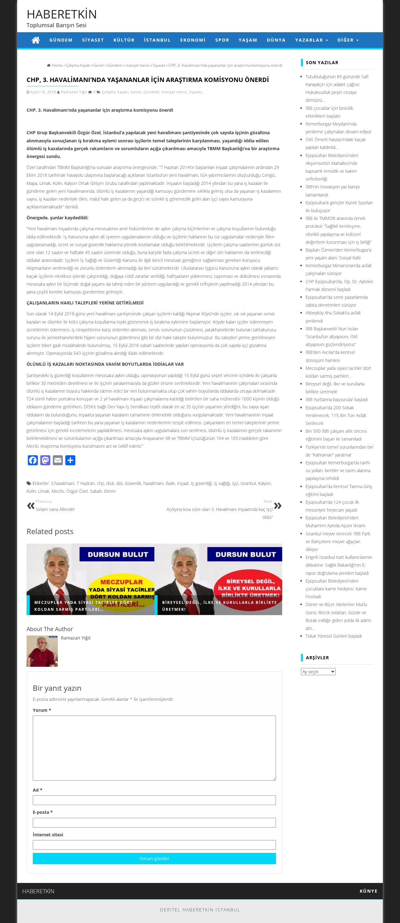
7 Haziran (86, 483)
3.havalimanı (62, 483)
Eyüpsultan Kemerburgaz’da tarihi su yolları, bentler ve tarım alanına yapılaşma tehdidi (338, 470)
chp (100, 483)
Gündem (61, 40)
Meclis (58, 491)
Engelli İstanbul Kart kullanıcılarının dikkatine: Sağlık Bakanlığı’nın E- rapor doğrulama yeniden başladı (339, 565)
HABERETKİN (62, 14)
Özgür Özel (77, 491)
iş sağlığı (222, 483)
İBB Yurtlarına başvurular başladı (337, 399)
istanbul (248, 483)
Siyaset (93, 40)
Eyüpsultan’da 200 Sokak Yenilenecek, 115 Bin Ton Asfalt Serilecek (336, 415)
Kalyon (264, 483)
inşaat (183, 483)
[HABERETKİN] (35, 39)
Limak (43, 491)
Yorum (42, 710)
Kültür (124, 40)
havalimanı (153, 483)
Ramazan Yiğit (74, 92)
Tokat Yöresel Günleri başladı (334, 636)
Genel (136, 92)
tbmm (110, 491)
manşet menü (174, 92)
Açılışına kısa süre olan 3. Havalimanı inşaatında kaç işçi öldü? (220, 509)
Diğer (347, 40)
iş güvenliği (201, 483)
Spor (222, 40)
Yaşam (248, 40)
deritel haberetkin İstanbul (200, 910)
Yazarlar (310, 40)
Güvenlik (133, 483)
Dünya (276, 40)
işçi (235, 483)
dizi (119, 483)
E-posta (43, 812)
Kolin (31, 491)
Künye (369, 891)
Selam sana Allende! (55, 505)
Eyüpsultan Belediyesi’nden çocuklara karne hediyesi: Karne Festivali (336, 588)
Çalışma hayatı (115, 92)
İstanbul (157, 40)
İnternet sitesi (48, 835)
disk (110, 483)
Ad (37, 790)
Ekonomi (193, 40)
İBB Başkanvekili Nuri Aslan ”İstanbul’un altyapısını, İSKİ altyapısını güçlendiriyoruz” (332, 336)
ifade (170, 483)
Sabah (96, 491)
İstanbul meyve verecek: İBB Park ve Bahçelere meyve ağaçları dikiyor (338, 541)
